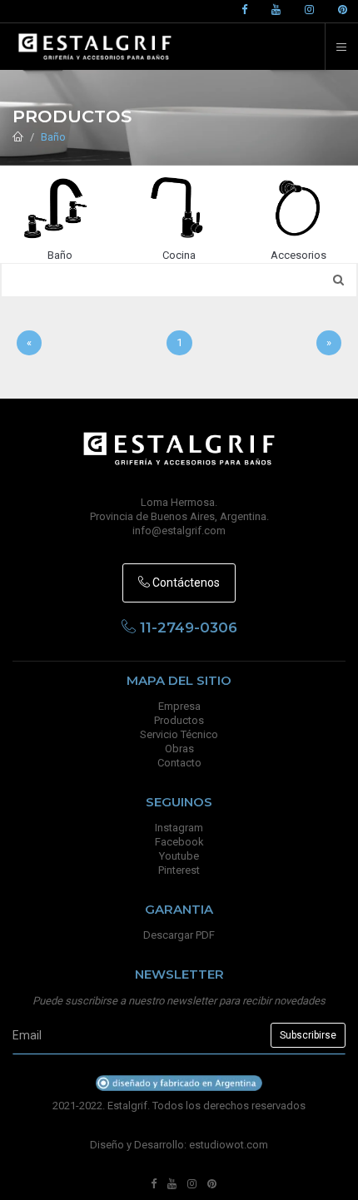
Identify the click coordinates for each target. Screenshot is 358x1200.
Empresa (179, 706)
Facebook (179, 842)
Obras (179, 748)
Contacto (179, 762)
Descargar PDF (179, 935)
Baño (53, 137)
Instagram (179, 827)
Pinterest (179, 870)
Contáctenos (185, 582)
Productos (179, 720)
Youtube (179, 856)
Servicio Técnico (179, 734)
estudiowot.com (228, 1144)
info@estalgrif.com (179, 530)
